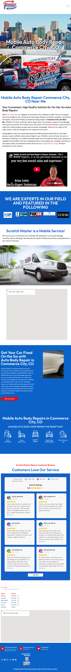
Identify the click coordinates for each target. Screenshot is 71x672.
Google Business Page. (50, 143)
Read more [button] (10, 515)
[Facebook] (4, 659)
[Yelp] (2, 659)
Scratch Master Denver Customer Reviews (35, 465)
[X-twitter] (10, 659)
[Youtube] (13, 659)
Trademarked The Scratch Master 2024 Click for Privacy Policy (35, 669)
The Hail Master (45, 647)
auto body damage (14, 114)
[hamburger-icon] (68, 6)
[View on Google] (9, 497)
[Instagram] (7, 659)
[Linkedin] (15, 659)
